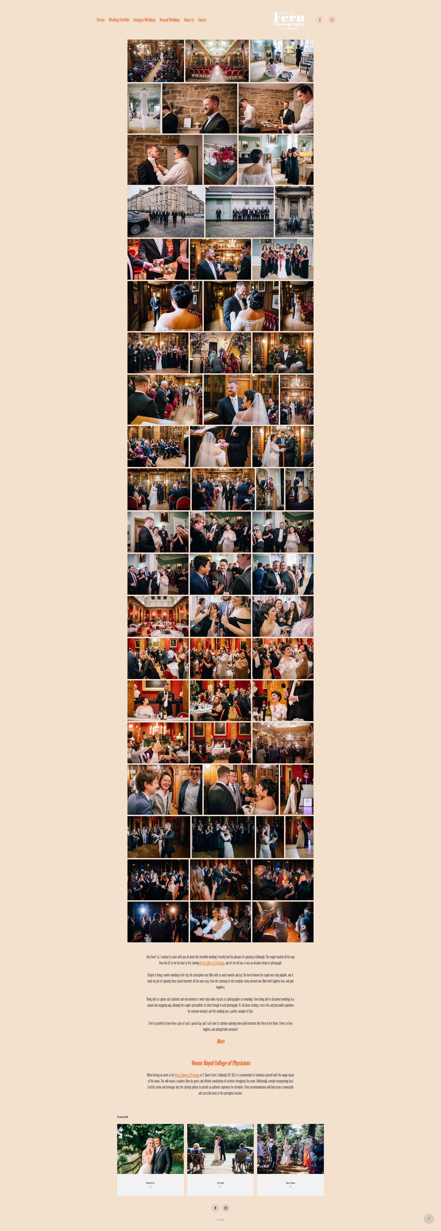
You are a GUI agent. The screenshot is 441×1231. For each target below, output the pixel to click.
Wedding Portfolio (119, 20)
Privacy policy (220, 1219)
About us (189, 20)
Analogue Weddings (144, 20)
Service (100, 20)
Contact (202, 20)
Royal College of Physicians (212, 963)
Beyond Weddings (170, 20)
